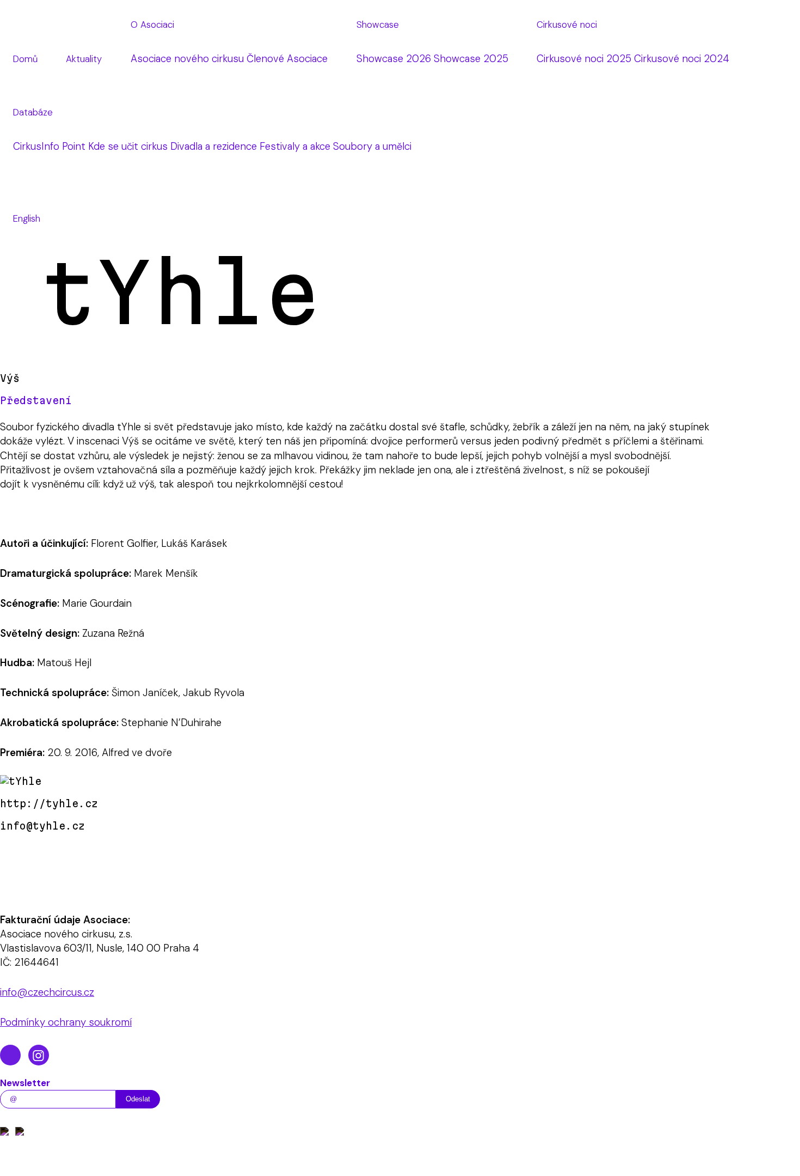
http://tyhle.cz (49, 803)
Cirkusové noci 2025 (584, 58)
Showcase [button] (377, 25)
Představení (36, 400)
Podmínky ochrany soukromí (66, 1022)
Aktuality (84, 59)
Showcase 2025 (471, 58)
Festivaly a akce (295, 146)
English (26, 218)
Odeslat (138, 1099)
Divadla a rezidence (213, 146)
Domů (25, 59)
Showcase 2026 (393, 58)
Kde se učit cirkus (128, 146)
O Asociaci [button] (152, 25)
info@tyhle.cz (42, 825)
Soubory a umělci (372, 146)
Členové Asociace (287, 58)
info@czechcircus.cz (47, 992)
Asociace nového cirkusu (187, 58)
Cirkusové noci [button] (567, 25)
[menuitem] (25, 59)
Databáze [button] (33, 112)
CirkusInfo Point (49, 146)
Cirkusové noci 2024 (681, 58)
